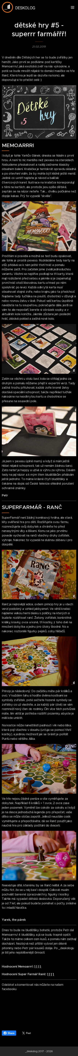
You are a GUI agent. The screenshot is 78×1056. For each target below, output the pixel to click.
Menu (72, 7)
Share (11, 1033)
